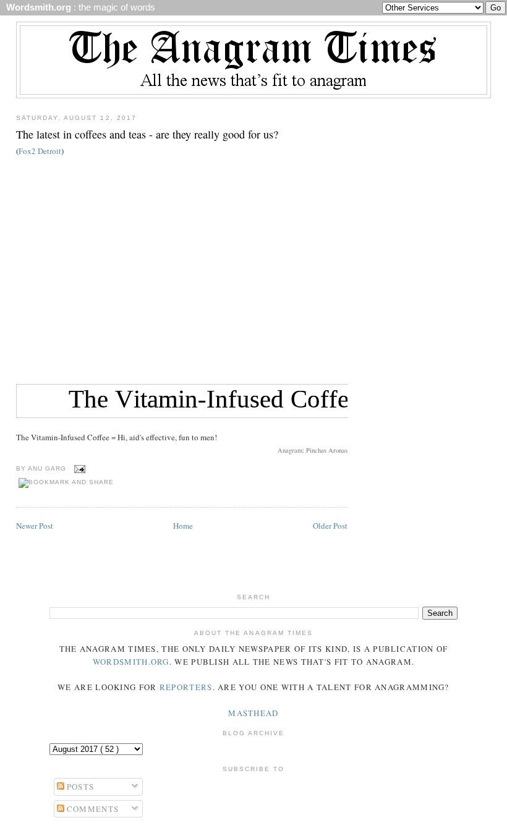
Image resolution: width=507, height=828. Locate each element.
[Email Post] (78, 468)
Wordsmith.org (131, 661)
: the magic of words (78, 7)
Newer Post (34, 525)
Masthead (253, 713)
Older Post (330, 525)
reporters (186, 687)
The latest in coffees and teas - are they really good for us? (147, 134)
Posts (79, 786)
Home (183, 525)
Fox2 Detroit (40, 150)
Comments (91, 808)
